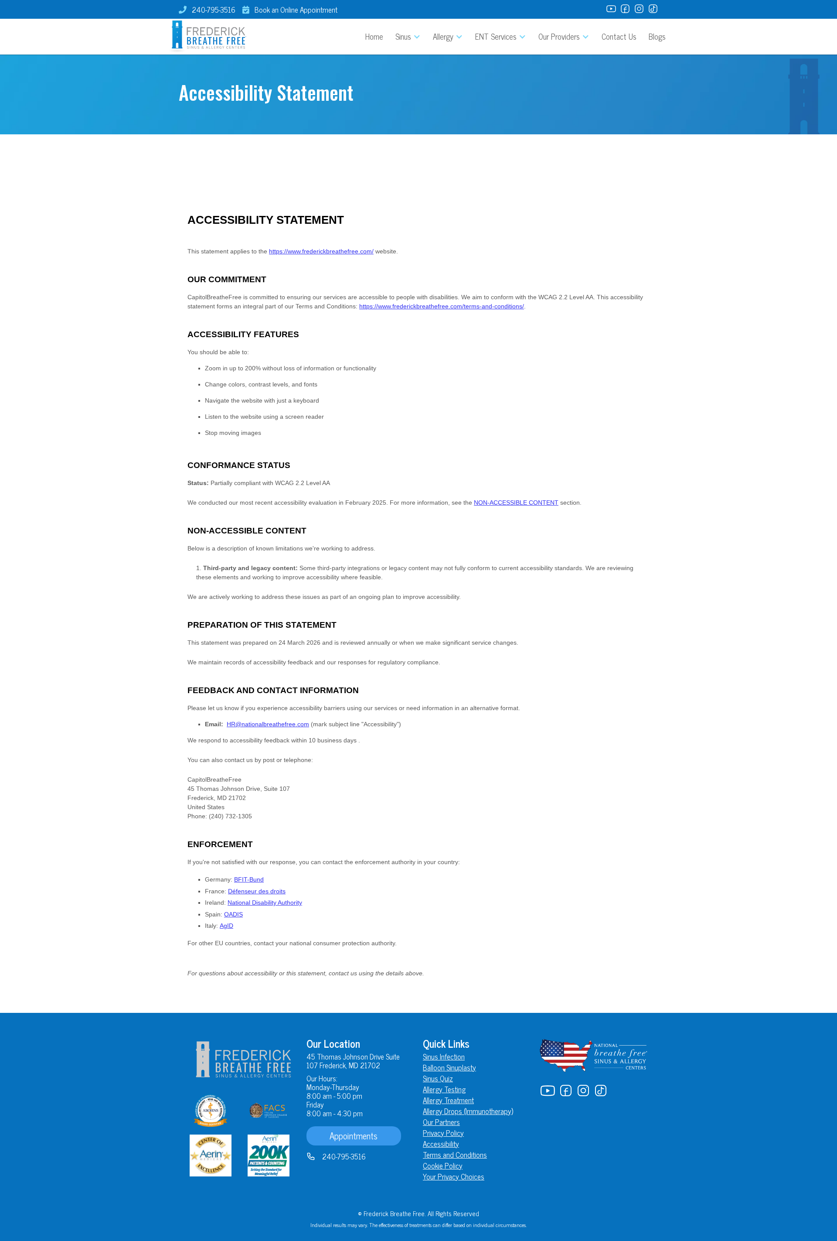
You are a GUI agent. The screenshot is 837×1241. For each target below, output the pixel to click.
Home (374, 36)
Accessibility (441, 1143)
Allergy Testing (444, 1089)
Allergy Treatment (448, 1100)
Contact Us (619, 36)
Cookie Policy (443, 1165)
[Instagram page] (639, 9)
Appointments (354, 1135)
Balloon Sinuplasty (449, 1067)
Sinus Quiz (438, 1078)
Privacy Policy (443, 1132)
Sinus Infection (444, 1056)
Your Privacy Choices (453, 1176)
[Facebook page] (625, 9)
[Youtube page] (611, 9)
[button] (408, 36)
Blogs (657, 36)
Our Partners (441, 1122)
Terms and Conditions (455, 1154)
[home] (207, 37)
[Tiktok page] (653, 9)
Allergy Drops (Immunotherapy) (468, 1111)
